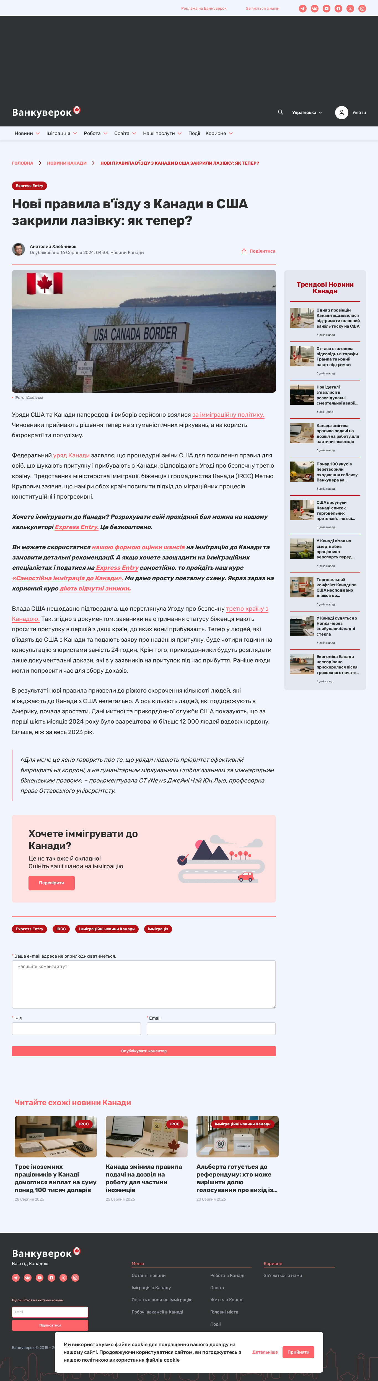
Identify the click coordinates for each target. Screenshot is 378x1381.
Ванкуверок (23, 1347)
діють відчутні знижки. (95, 588)
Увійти (359, 112)
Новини (24, 133)
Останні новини (149, 1275)
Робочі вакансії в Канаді (157, 1312)
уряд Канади (71, 455)
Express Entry (29, 185)
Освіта (122, 133)
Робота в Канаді (227, 1275)
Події (194, 133)
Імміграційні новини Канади (107, 929)
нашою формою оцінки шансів (138, 547)
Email (154, 1018)
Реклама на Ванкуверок (204, 8)
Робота (92, 133)
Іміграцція (58, 133)
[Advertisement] (189, 64)
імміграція (158, 929)
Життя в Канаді (227, 1299)
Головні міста (224, 1312)
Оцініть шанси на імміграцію (162, 1299)
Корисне (216, 133)
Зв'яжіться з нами (262, 8)
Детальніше (265, 1352)
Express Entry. (77, 527)
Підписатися (50, 1325)
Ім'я (18, 1018)
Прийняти (298, 1352)
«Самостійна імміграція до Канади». (67, 578)
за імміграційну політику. (228, 414)
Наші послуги (159, 133)
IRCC (61, 929)
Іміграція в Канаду (151, 1287)
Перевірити (51, 882)
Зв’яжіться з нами (283, 1275)
